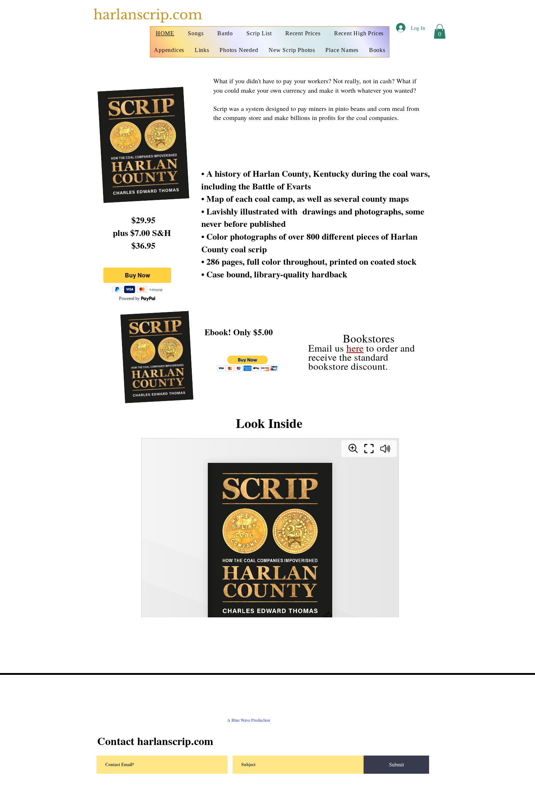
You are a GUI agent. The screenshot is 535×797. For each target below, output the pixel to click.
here (355, 348)
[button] (439, 31)
